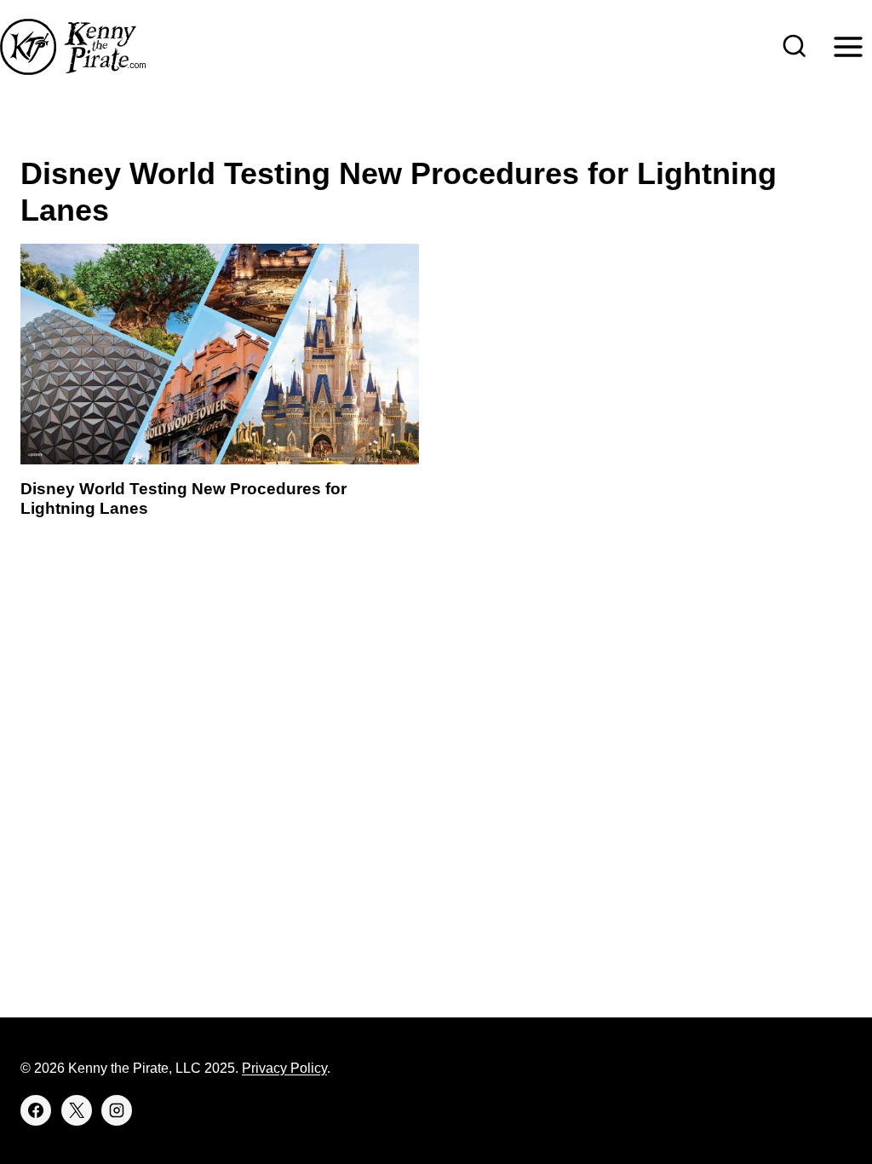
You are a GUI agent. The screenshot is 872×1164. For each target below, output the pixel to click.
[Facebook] (35, 1110)
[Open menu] (847, 46)
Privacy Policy (284, 1068)
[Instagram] (116, 1110)
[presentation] (219, 354)
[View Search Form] (794, 47)
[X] (76, 1110)
